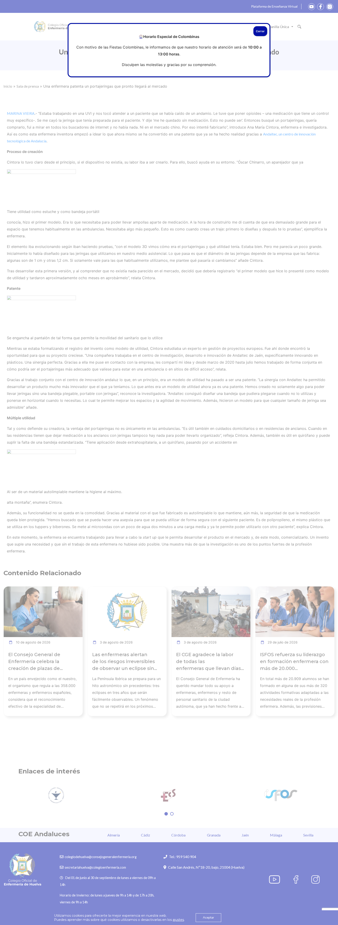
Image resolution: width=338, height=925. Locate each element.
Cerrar (260, 31)
